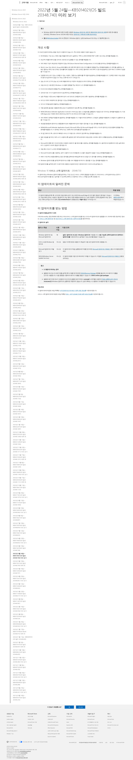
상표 (106, 742)
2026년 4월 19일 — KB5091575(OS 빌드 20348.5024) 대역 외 (19, 55)
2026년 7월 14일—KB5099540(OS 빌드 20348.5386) (19, 32)
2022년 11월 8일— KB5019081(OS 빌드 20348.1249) (19, 465)
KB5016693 (117, 197)
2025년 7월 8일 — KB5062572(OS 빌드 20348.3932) (19, 161)
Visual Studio (90, 736)
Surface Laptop (10, 719)
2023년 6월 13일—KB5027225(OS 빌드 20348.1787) (19, 389)
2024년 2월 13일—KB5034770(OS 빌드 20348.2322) (19, 328)
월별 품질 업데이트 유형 (98, 32)
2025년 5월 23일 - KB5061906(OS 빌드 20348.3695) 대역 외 (19, 176)
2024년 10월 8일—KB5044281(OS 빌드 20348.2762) (19, 252)
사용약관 (101, 742)
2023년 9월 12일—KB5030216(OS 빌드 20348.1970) (19, 366)
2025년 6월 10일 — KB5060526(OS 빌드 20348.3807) (19, 169)
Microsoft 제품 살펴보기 (12, 730)
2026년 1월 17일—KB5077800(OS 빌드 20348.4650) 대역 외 (19, 101)
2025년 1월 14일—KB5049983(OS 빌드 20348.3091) (19, 229)
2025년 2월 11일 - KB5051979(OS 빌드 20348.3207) (19, 222)
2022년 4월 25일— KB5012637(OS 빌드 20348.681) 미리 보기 (20, 578)
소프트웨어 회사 (91, 733)
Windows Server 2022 (19, 19)
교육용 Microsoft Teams (53, 722)
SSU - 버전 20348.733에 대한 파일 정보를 (79, 294)
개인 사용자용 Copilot (11, 725)
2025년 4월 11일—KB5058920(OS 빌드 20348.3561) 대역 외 (19, 199)
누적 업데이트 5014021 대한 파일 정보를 (73, 290)
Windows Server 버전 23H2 (20, 14)
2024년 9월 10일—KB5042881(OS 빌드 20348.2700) (19, 260)
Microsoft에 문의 (73, 742)
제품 (46, 2)
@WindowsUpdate (52, 38)
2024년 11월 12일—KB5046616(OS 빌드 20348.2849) (19, 245)
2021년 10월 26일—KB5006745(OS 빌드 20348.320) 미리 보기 (20, 675)
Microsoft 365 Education (53, 725)
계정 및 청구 (59, 2)
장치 (52, 2)
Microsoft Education (52, 716)
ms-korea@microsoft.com (25, 751)
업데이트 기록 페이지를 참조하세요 (85, 34)
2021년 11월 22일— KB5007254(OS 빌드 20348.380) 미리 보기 (20, 660)
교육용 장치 (50, 719)
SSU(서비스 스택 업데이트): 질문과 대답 (68, 219)
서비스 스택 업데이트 (46, 219)
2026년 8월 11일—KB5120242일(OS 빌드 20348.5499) (22, 26)
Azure (67, 722)
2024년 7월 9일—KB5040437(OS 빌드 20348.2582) (19, 275)
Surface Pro (9, 716)
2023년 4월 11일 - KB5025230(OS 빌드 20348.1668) (19, 404)
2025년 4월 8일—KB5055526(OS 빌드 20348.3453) (19, 207)
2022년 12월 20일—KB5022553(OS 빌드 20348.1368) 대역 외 (19, 434)
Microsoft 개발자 (91, 716)
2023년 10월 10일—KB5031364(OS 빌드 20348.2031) (19, 358)
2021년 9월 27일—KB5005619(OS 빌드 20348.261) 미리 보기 (20, 690)
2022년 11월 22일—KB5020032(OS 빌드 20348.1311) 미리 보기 (20, 449)
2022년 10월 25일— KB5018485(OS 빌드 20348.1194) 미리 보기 (20, 472)
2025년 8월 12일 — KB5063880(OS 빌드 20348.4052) (19, 154)
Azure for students (52, 736)
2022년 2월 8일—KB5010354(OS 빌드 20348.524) (19, 616)
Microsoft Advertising (71, 730)
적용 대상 (42, 21)
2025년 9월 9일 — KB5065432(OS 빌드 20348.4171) (19, 146)
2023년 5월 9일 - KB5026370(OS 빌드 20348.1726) (19, 396)
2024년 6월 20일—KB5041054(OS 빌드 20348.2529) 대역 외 (19, 283)
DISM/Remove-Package (88, 273)
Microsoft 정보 (110, 719)
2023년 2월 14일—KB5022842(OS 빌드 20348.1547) (19, 419)
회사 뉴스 (109, 722)
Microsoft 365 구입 (78, 2)
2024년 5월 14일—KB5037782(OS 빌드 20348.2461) (19, 298)
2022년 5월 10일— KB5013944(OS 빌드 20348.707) (19, 571)
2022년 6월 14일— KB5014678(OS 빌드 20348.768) (19, 548)
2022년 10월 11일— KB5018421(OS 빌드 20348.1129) (19, 487)
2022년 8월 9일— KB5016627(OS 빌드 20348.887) (19, 518)
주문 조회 (30, 728)
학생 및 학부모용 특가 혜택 (54, 733)
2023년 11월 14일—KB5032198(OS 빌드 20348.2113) (19, 351)
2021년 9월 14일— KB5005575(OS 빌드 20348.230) (19, 697)
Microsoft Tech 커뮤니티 (93, 725)
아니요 (80, 707)
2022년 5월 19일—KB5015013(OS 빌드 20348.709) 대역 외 (19, 563)
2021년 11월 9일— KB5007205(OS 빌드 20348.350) (19, 667)
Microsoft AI (69, 716)
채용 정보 (109, 716)
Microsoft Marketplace (93, 728)
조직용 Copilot (10, 722)
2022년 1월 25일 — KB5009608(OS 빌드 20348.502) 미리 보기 (20, 624)
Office (41, 2)
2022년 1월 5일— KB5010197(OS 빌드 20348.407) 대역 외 (19, 644)
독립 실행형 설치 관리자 (110, 279)
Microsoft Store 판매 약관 (22, 757)
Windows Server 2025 (19, 10)
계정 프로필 (30, 716)
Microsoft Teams (70, 736)
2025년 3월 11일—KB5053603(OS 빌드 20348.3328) (19, 214)
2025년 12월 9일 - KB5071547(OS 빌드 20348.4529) (19, 116)
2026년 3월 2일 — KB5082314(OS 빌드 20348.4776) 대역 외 (19, 78)
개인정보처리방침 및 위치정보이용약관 (87, 742)
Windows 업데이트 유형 (81, 32)
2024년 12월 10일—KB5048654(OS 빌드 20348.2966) (19, 237)
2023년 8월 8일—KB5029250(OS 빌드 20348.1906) (19, 374)
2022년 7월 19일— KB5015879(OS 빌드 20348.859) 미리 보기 (20, 525)
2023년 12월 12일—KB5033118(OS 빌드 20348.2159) (19, 343)
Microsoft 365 (33, 2)
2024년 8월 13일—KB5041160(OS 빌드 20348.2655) (19, 267)
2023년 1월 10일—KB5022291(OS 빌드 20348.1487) (19, 427)
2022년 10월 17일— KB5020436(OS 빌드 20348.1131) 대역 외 (19, 480)
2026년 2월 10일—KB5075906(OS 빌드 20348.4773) (19, 85)
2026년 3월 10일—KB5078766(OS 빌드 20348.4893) (19, 70)
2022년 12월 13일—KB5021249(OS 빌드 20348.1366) (19, 442)
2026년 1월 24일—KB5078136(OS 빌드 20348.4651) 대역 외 (19, 93)
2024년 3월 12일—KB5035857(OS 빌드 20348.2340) (19, 320)
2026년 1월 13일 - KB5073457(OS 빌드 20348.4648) (19, 108)
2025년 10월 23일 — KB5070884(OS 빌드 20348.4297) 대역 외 (19, 131)
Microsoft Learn (91, 719)
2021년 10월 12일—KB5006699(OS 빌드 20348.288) (19, 682)
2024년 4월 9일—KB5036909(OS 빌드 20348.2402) (19, 305)
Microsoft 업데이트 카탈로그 (101, 249)
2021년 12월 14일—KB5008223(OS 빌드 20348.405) (19, 652)
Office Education (51, 728)
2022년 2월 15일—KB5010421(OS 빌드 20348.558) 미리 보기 (20, 609)
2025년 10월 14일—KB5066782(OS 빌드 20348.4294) (19, 138)
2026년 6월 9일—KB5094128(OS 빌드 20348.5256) (19, 40)
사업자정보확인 (24, 752)
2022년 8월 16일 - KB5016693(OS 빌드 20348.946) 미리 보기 (20, 510)
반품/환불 (30, 725)
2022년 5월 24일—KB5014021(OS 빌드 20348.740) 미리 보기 (20, 556)
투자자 (108, 728)
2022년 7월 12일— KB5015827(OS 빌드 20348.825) (19, 533)
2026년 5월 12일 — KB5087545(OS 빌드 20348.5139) (19, 47)
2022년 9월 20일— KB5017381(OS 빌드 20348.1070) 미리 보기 (20, 495)
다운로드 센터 (31, 719)
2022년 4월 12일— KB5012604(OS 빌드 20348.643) (19, 586)
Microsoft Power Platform (93, 730)
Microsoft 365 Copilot (71, 733)
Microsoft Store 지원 (32, 722)
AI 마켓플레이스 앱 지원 (93, 722)
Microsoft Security (70, 719)
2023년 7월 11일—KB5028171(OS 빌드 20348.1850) (19, 381)
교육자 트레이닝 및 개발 (53, 730)
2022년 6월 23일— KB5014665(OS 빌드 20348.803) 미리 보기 (20, 540)
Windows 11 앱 (10, 733)
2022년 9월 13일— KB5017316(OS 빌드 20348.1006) (19, 502)
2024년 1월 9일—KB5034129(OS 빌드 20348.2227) (19, 336)
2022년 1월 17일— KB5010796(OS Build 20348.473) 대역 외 (19, 631)
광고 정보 (112, 742)
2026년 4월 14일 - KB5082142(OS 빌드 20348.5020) (19, 63)
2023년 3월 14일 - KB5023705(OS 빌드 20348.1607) (19, 411)
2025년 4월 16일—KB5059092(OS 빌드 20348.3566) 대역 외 (19, 192)
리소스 (67, 2)
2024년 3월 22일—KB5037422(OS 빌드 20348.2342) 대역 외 (19, 313)
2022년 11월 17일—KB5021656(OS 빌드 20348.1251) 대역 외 (19, 457)
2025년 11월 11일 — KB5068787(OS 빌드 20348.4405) (19, 123)
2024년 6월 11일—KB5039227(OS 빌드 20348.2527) (19, 290)
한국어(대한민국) (13, 741)
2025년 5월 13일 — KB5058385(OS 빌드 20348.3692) (19, 184)
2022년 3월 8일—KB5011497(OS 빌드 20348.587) (19, 601)
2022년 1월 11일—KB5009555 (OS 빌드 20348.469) (22, 638)
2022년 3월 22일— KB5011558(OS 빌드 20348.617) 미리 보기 (20, 593)
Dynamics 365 (69, 725)
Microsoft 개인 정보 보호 (112, 725)
